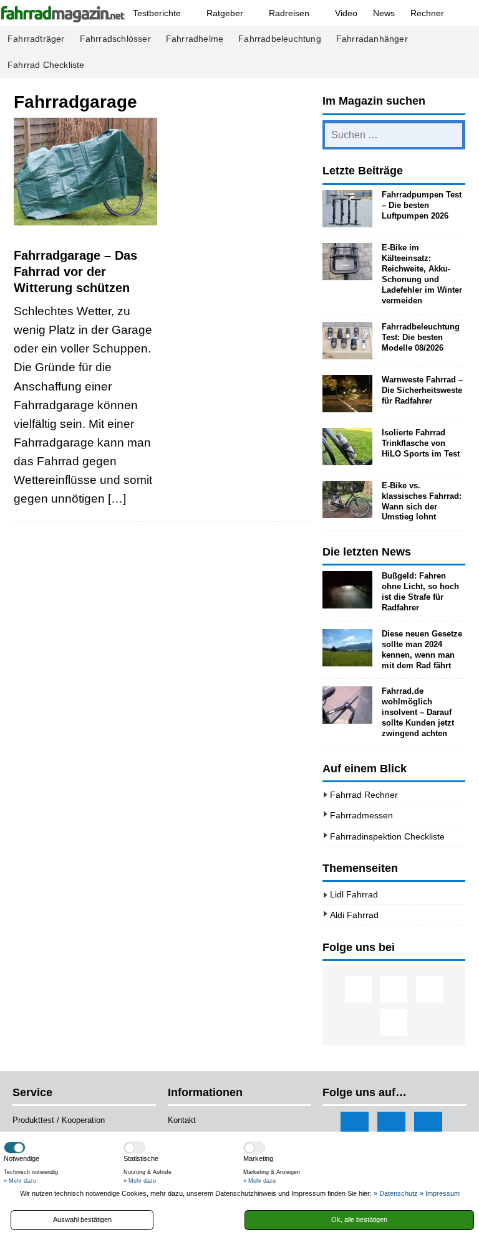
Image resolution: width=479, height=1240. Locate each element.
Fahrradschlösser (115, 39)
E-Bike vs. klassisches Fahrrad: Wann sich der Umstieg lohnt (422, 501)
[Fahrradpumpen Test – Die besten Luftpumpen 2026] (347, 208)
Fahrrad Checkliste (46, 65)
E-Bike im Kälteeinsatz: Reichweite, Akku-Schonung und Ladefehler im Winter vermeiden (422, 274)
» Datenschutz (396, 1193)
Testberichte (157, 13)
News (384, 13)
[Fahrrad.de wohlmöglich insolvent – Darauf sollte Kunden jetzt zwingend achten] (347, 705)
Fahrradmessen (361, 815)
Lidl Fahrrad (354, 894)
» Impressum (440, 1193)
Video (346, 13)
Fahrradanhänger (372, 39)
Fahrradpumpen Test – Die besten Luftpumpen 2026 (422, 205)
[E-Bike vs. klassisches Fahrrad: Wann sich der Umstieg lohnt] (347, 499)
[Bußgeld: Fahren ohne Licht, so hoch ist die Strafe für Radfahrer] (347, 589)
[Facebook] (358, 989)
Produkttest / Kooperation (58, 1120)
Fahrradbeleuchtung (279, 39)
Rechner (427, 13)
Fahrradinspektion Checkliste (387, 836)
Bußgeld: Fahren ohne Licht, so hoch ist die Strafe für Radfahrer (420, 591)
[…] (117, 498)
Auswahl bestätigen (82, 1219)
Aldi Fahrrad (354, 915)
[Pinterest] (393, 1022)
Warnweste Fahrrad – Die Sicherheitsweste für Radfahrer (422, 390)
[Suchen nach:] (393, 135)
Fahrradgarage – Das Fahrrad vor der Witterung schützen (75, 271)
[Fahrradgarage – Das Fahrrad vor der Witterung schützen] (85, 171)
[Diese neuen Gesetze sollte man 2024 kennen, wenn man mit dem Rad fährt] (347, 647)
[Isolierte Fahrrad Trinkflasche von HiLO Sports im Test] (347, 446)
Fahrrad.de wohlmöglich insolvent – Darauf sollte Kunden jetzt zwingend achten (418, 712)
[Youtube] (429, 989)
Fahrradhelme (194, 39)
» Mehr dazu (20, 1181)
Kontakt (182, 1120)
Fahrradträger (36, 39)
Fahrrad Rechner (364, 795)
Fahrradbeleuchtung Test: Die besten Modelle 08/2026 (421, 337)
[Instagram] (393, 989)
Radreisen (289, 13)
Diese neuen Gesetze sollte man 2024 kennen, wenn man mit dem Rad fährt (422, 649)
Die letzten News (366, 552)
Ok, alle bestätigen (359, 1219)
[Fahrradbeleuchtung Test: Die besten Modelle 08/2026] (347, 340)
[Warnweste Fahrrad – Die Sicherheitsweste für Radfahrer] (347, 393)
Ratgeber (224, 13)
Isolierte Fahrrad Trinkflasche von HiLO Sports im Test (421, 443)
